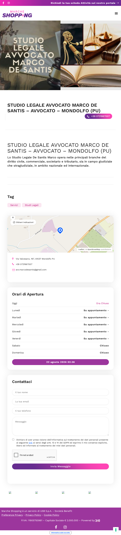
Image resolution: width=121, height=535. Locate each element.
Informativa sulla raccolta (60, 533)
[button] (116, 13)
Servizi (14, 205)
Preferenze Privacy (12, 515)
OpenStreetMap (94, 249)
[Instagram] (9, 3)
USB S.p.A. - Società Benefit (56, 511)
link (30, 443)
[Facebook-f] (3, 3)
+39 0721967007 (100, 116)
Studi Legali (32, 205)
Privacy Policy (33, 515)
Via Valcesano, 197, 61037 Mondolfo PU (35, 259)
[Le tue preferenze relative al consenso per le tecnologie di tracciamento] (116, 530)
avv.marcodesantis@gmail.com (31, 269)
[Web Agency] (97, 520)
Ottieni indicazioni (24, 222)
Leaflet (81, 249)
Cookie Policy (51, 515)
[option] (30, 55)
